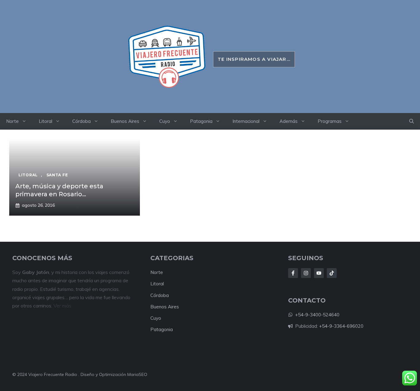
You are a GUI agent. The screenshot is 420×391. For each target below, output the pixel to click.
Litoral (45, 121)
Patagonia (201, 121)
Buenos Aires (125, 121)
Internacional (246, 121)
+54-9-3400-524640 (317, 315)
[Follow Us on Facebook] (293, 273)
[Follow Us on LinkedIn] (319, 273)
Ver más (62, 306)
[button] (411, 121)
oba (164, 295)
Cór (154, 295)
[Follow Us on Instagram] (306, 273)
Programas (330, 121)
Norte (12, 121)
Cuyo (164, 121)
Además (288, 121)
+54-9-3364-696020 (341, 326)
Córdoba (81, 121)
